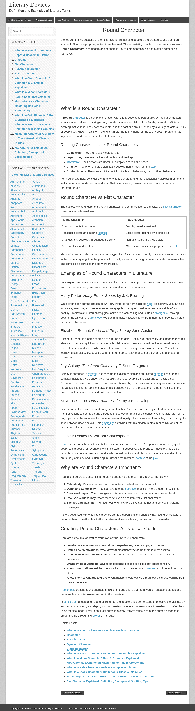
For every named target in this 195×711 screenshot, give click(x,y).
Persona (15, 399)
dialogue (150, 568)
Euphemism (39, 288)
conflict (102, 232)
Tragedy (37, 471)
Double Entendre (20, 275)
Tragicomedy (18, 476)
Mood (13, 360)
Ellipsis (36, 275)
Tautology (38, 463)
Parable (15, 382)
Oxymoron (16, 377)
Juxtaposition (40, 339)
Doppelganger (40, 271)
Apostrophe (17, 220)
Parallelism (17, 386)
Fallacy (36, 296)
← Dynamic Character (72, 693)
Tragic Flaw (39, 476)
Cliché (36, 241)
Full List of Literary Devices (20, 20)
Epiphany (16, 279)
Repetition (38, 424)
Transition (16, 480)
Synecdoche (39, 454)
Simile (36, 437)
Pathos (14, 394)
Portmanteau (40, 412)
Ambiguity (38, 190)
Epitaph (36, 279)
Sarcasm (37, 433)
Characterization (20, 241)
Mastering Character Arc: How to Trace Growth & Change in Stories (110, 676)
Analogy (15, 198)
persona (158, 373)
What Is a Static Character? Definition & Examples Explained (106, 653)
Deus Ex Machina (43, 258)
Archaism (38, 220)
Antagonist (16, 207)
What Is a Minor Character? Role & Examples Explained (103, 658)
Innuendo (38, 331)
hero (149, 303)
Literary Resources (148, 20)
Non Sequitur (40, 369)
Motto (13, 365)
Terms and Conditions (107, 708)
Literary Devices (29, 4)
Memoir (15, 352)
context (140, 458)
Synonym (38, 458)
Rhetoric (15, 429)
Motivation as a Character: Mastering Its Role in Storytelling (105, 662)
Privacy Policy (87, 708)
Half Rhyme (17, 313)
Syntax (14, 463)
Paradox (37, 382)
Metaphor (38, 352)
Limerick (15, 343)
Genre (14, 309)
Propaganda (17, 416)
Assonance (17, 228)
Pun (34, 420)
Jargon (14, 339)
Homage (37, 313)
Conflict (36, 249)
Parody (14, 390)
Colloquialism (40, 245)
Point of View (18, 412)
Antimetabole (18, 211)
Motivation (73, 162)
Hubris (14, 318)
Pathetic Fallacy (41, 390)
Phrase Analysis (103, 20)
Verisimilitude (18, 484)
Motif (35, 360)
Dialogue (37, 262)
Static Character (77, 648)
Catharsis (38, 237)
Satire (14, 437)
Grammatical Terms (44, 20)
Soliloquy (15, 441)
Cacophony (17, 232)
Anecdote (38, 203)
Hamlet (65, 444)
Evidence (16, 292)
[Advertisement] (124, 80)
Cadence (37, 232)
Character (79, 117)
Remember (67, 589)
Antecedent (39, 207)
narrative (130, 488)
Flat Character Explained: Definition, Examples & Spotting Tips (108, 681)
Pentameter (39, 394)
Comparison (17, 249)
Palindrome (39, 377)
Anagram (37, 194)
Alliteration (38, 185)
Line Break (38, 343)
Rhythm (15, 433)
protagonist (161, 313)
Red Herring (17, 424)
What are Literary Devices (125, 20)
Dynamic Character (79, 644)
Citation (164, 20)
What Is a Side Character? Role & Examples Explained (102, 667)
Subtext (36, 446)
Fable (13, 296)
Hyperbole (16, 322)
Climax (14, 245)
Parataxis (38, 386)
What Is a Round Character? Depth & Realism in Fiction (103, 630)
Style (13, 446)
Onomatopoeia (41, 373)
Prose (35, 416)
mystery (92, 373)
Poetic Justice (40, 407)
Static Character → (176, 693)
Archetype (16, 224)
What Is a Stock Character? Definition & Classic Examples (104, 672)
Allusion (15, 190)
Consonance (40, 254)
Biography (38, 228)
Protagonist (17, 420)
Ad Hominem (18, 181)
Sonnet (36, 441)
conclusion (70, 601)
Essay (14, 284)
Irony (35, 335)
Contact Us (72, 708)
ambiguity (107, 422)
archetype (96, 317)
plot (174, 246)
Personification (41, 399)
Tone (13, 471)
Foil (34, 301)
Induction (37, 326)
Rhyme (36, 429)
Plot (12, 403)
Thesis (36, 467)
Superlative (17, 450)
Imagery (15, 326)
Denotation (17, 258)
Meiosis (36, 348)
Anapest (37, 198)
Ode (13, 373)
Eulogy (14, 288)
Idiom (35, 322)
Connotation (17, 254)
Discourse (16, 271)
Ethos (35, 284)
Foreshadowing (19, 305)
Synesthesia (17, 458)
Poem (14, 407)
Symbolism (17, 454)
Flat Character (172, 206)
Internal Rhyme (19, 335)
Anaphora (16, 203)
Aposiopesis (39, 215)
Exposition (38, 292)
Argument (38, 224)
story (153, 166)
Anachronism (18, 194)
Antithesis (38, 211)
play (155, 458)
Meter (13, 356)
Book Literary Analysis (83, 20)
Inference (16, 331)
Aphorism (16, 215)
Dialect (14, 262)
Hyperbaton (39, 318)
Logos (14, 348)
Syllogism (38, 450)
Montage (37, 356)
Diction (14, 267)
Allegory (15, 185)
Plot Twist (38, 403)
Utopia (36, 480)
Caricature (16, 237)
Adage (36, 181)
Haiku (35, 309)
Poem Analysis (63, 20)
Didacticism (39, 267)
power (96, 615)
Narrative (37, 365)
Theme (14, 467)
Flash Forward (19, 301)
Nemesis (15, 369)
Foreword (38, 305)
